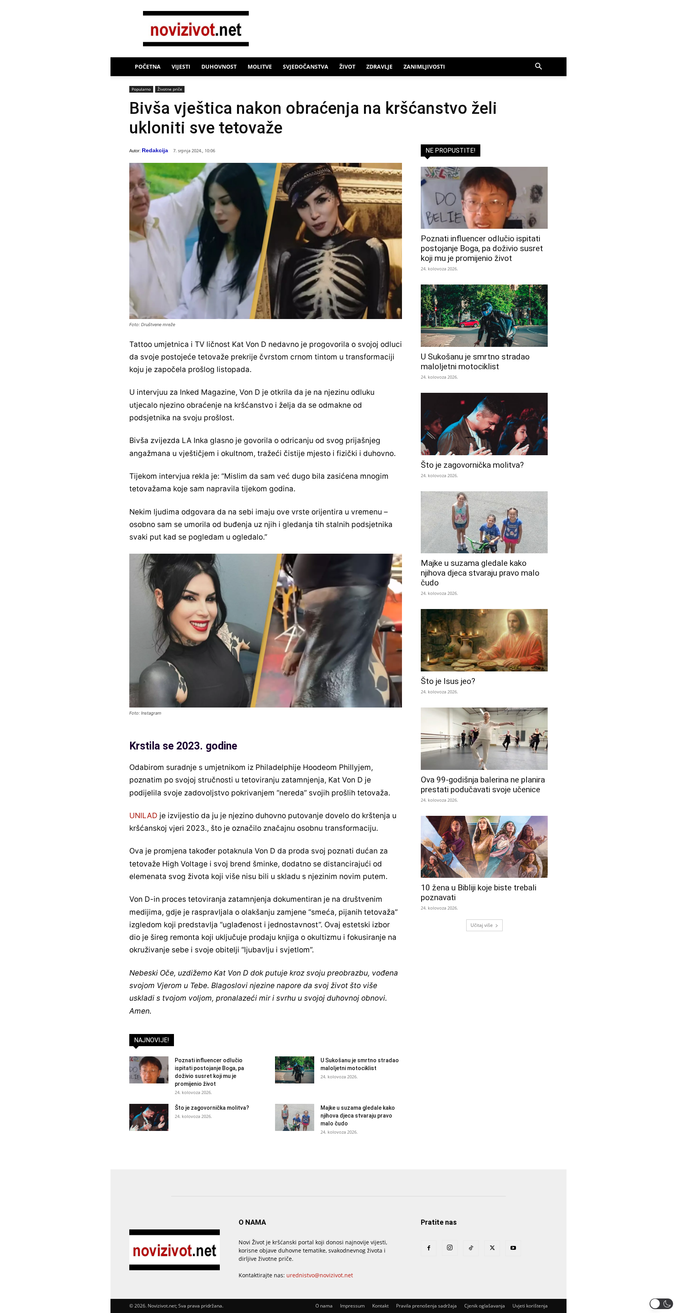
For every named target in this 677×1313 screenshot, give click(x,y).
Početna (148, 66)
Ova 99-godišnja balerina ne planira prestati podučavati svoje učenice (483, 784)
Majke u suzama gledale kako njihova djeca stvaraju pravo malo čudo (357, 1116)
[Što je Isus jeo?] (484, 640)
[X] (492, 1248)
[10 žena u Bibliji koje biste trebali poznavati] (484, 847)
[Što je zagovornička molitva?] (148, 1117)
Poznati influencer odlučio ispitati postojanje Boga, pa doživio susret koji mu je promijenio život (482, 248)
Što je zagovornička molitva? (212, 1108)
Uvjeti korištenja (530, 1305)
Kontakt (380, 1305)
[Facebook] (428, 1248)
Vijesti (181, 66)
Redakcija (155, 150)
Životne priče (169, 89)
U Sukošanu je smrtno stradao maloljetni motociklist (475, 361)
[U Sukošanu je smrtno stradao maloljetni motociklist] (294, 1069)
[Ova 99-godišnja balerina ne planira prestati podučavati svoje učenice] (484, 739)
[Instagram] (450, 1248)
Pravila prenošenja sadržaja (426, 1305)
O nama (324, 1305)
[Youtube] (513, 1248)
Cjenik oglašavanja (484, 1305)
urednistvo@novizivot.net (319, 1275)
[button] (538, 67)
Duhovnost (219, 66)
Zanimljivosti (424, 66)
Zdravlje (379, 66)
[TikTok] (471, 1248)
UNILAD (143, 815)
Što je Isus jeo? (448, 681)
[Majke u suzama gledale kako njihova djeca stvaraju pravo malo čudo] (294, 1117)
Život (347, 66)
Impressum (352, 1305)
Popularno (141, 89)
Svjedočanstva (305, 66)
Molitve (260, 66)
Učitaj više (482, 925)
